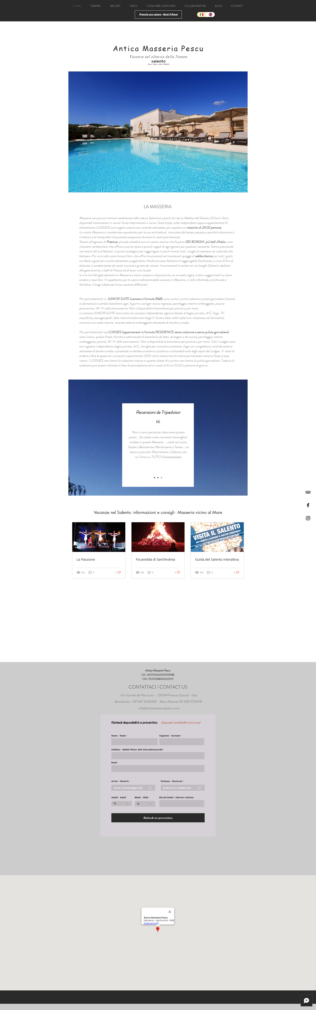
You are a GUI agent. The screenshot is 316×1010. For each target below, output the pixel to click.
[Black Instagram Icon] (308, 518)
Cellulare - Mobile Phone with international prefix (137, 749)
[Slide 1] (154, 477)
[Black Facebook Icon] (308, 505)
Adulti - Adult (118, 797)
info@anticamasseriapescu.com (158, 708)
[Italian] (201, 14)
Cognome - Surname (169, 735)
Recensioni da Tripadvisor (158, 412)
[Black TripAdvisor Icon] (308, 492)
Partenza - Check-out (173, 781)
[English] (210, 14)
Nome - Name (118, 735)
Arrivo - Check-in (121, 781)
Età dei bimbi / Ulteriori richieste (176, 797)
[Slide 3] (161, 477)
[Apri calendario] (149, 787)
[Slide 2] (158, 477)
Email (114, 762)
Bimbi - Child (141, 797)
